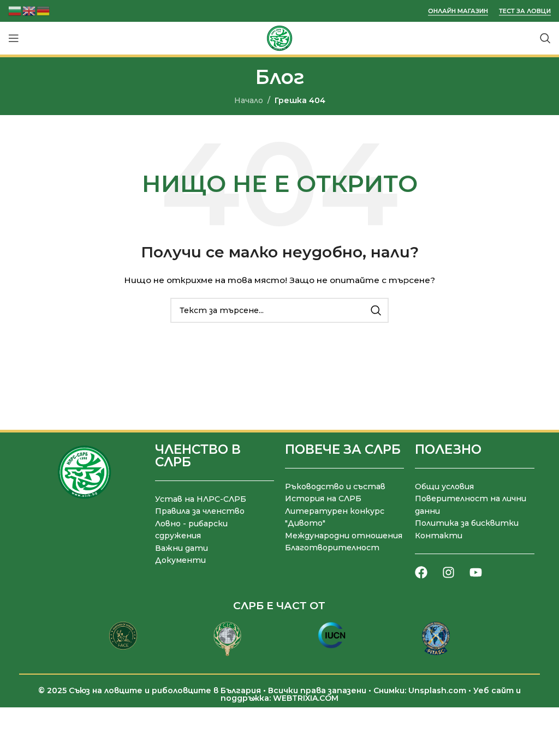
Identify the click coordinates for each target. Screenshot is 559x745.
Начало (248, 100)
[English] (29, 10)
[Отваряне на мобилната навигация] (14, 38)
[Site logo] (279, 38)
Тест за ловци (525, 11)
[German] (44, 10)
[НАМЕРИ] (376, 310)
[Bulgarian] (15, 10)
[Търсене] (545, 38)
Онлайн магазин (458, 11)
